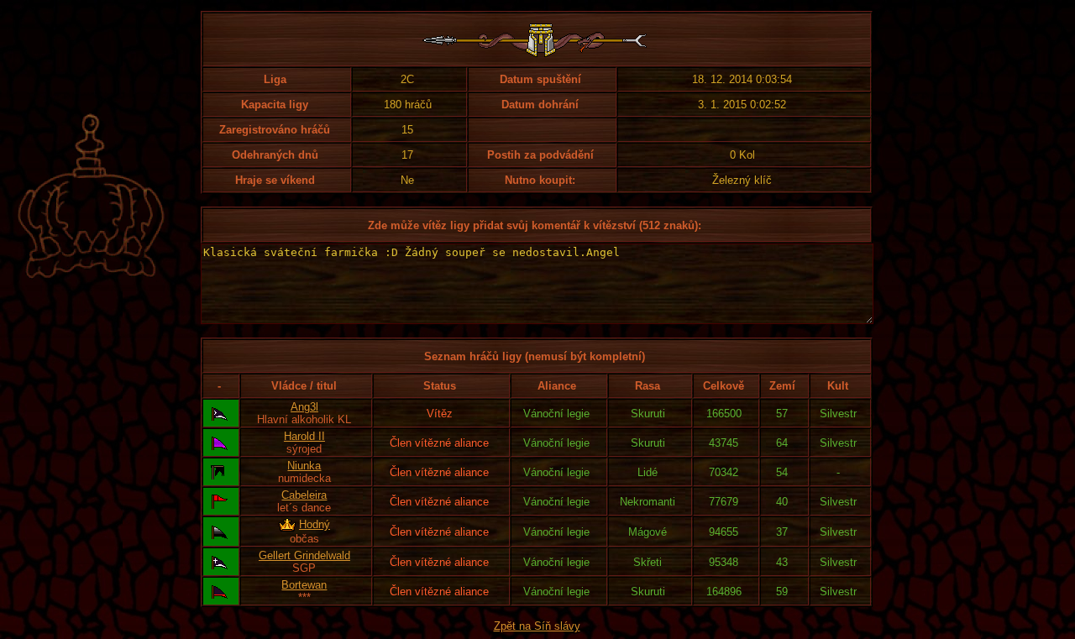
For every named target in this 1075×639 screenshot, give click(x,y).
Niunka (304, 465)
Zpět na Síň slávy (537, 626)
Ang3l (304, 407)
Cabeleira (304, 495)
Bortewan (304, 585)
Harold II (304, 436)
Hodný (314, 524)
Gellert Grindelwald (304, 555)
